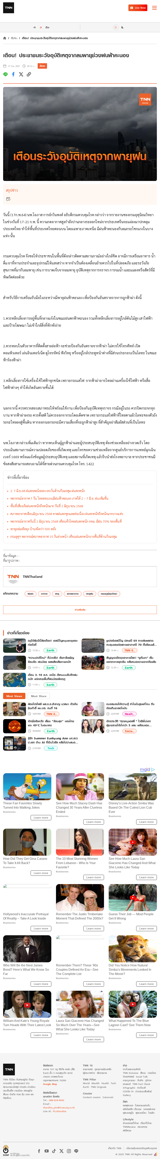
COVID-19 (128, 1091)
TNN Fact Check (141, 1084)
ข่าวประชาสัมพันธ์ (143, 1091)
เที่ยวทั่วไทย (145, 1123)
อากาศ (44, 594)
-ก (34, 27)
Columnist (108, 1097)
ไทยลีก (151, 1113)
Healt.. (129, 714)
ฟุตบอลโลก (141, 1113)
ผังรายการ (102, 1073)
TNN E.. (129, 650)
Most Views (14, 696)
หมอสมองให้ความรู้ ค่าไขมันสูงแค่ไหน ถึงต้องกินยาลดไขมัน (130, 706)
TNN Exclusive (130, 1073)
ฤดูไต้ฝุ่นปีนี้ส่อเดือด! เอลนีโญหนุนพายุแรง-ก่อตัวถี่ (53, 643)
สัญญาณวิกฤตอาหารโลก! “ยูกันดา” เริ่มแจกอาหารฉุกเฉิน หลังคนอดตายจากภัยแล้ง (131, 660)
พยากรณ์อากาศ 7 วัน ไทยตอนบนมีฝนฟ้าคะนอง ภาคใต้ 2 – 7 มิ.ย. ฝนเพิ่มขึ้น (59, 498)
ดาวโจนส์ (141, 1088)
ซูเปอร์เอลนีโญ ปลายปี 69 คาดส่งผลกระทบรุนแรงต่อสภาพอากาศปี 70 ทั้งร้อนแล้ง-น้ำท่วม (131, 643)
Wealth (96, 1083)
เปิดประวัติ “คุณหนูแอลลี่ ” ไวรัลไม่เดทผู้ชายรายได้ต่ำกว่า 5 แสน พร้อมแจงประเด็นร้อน (128, 723)
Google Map (50, 1084)
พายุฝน (89, 594)
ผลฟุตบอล (128, 1105)
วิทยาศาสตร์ (128, 1076)
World (86, 1083)
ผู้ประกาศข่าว (89, 1073)
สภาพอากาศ (72, 594)
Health (105, 1083)
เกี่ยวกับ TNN (114, 1148)
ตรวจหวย (142, 1127)
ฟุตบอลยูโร (128, 1113)
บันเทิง (140, 1080)
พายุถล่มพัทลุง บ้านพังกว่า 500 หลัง (33, 529)
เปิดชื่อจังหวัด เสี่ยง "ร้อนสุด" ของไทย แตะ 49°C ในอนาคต (51, 723)
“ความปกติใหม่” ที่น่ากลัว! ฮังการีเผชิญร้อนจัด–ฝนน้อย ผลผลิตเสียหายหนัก (51, 660)
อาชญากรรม (129, 1080)
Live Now (140, 8)
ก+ (48, 27)
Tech (51, 748)
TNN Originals (98, 1087)
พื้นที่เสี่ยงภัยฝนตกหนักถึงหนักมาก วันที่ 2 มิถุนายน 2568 (46, 506)
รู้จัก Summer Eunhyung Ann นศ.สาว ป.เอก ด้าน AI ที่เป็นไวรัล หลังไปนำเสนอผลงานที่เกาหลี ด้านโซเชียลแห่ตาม (53, 740)
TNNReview (129, 1127)
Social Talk (142, 1076)
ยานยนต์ (127, 1084)
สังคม (14, 38)
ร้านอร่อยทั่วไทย (131, 1123)
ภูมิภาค (148, 1080)
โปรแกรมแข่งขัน (142, 1105)
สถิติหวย (127, 1130)
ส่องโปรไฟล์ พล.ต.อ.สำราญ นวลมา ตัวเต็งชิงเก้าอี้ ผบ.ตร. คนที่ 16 (53, 706)
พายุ (57, 594)
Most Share (38, 696)
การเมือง (152, 1073)
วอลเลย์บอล (149, 1109)
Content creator (92, 1097)
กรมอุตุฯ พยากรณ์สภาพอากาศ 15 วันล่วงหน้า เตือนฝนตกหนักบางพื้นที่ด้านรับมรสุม (63, 536)
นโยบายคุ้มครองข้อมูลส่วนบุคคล (141, 1148)
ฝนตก (30, 594)
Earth (50, 650)
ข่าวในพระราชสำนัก (132, 1069)
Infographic (129, 1088)
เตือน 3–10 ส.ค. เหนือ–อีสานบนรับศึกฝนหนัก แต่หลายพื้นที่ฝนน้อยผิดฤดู (52, 677)
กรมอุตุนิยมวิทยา (109, 594)
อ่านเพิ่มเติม (80, 610)
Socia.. (129, 731)
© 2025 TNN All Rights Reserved (134, 1154)
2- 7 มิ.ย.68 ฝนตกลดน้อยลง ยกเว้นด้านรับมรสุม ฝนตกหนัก (47, 491)
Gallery (127, 1095)
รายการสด (88, 1069)
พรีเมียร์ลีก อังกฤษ (132, 1109)
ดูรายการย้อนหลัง (103, 1069)
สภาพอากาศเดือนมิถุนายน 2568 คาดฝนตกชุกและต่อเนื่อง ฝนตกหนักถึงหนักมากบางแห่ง (66, 514)
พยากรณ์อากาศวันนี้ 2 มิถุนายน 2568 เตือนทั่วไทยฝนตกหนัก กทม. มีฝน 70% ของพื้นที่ (66, 521)
